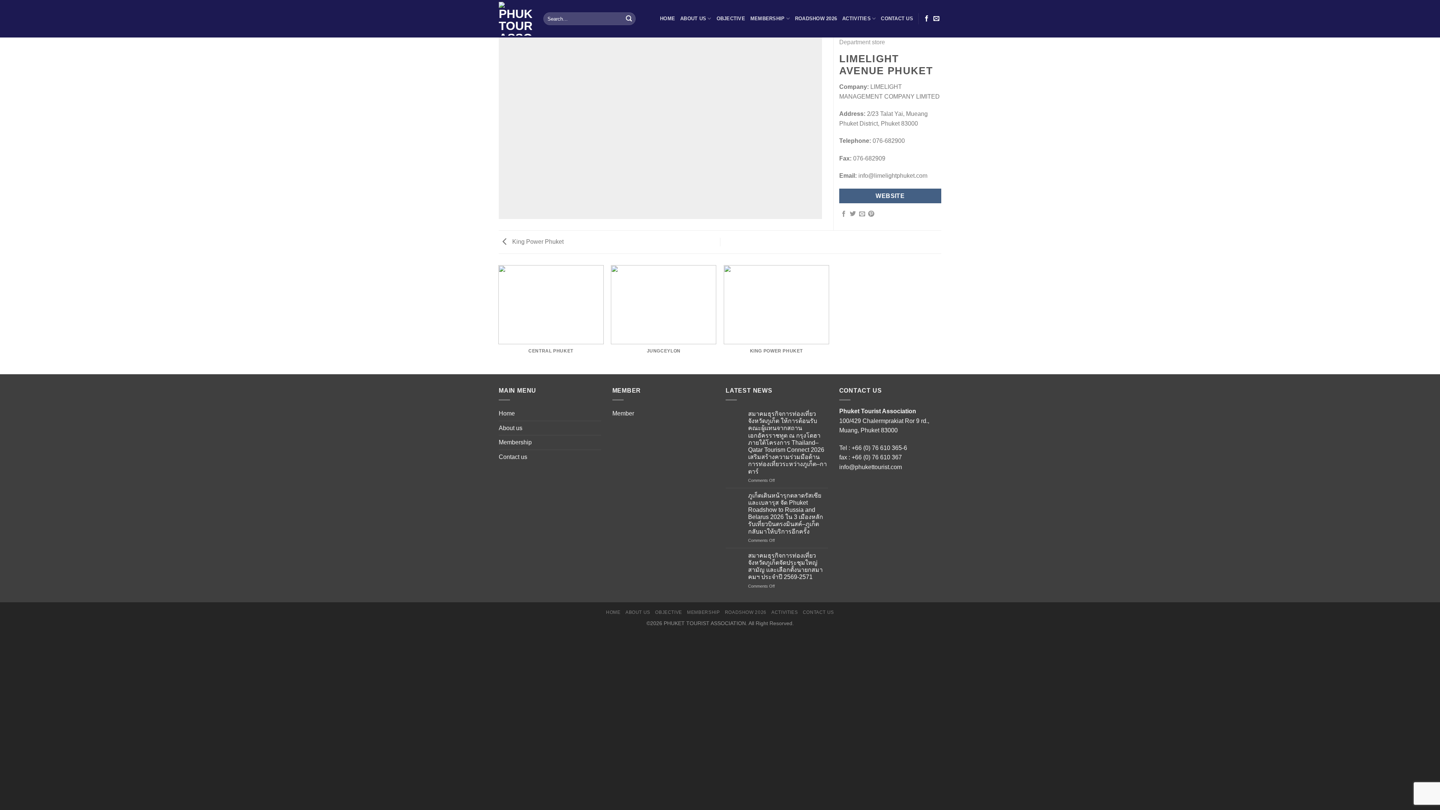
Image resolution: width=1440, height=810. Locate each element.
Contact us (897, 18)
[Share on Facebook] (844, 214)
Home (667, 18)
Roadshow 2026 (816, 18)
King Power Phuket (537, 241)
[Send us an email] (936, 18)
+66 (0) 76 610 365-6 (879, 448)
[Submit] (628, 18)
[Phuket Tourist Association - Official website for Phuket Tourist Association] (515, 19)
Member (623, 413)
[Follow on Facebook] (927, 18)
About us (693, 18)
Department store (862, 42)
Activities (856, 18)
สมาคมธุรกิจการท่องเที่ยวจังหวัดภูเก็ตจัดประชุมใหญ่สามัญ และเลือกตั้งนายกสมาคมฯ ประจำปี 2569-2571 (785, 566)
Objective (731, 18)
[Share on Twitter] (853, 214)
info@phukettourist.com (870, 467)
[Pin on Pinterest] (871, 214)
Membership (767, 18)
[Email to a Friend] (862, 214)
